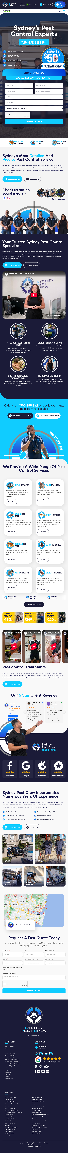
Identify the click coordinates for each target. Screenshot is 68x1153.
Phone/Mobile (49, 950)
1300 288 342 (38, 72)
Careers (7, 1076)
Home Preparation (9, 1078)
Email (25, 950)
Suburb (4, 959)
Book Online (8, 1072)
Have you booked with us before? (12, 967)
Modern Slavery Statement (11, 1061)
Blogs (6, 1070)
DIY (5, 1068)
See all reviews (13, 716)
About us (7, 1048)
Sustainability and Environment (13, 1066)
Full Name (5, 950)
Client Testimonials (10, 1055)
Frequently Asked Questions (12, 1059)
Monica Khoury (36, 703)
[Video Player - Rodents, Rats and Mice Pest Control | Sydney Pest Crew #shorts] (13, 646)
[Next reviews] (64, 712)
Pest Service (49, 959)
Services (7, 1051)
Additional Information (9, 973)
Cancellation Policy (10, 1053)
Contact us (8, 1074)
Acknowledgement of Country (12, 1063)
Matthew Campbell (56, 703)
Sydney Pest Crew (15, 706)
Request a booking (34, 121)
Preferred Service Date (31, 959)
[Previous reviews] (25, 712)
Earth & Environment (10, 1057)
